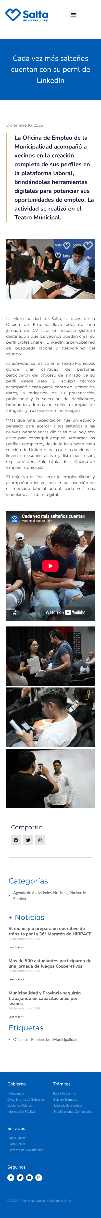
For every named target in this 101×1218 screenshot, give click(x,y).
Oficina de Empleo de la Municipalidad (45, 1039)
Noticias (60, 892)
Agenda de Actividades (32, 892)
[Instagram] (38, 1177)
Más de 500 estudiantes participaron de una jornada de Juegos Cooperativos (50, 963)
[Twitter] (20, 1177)
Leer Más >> (16, 947)
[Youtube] (29, 1177)
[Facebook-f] (10, 1177)
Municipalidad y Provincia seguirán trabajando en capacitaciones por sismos (45, 998)
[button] (73, 14)
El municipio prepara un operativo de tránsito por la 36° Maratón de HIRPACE (50, 931)
